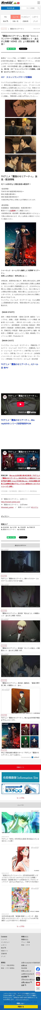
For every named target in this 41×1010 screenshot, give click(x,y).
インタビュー (25, 17)
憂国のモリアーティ (9, 529)
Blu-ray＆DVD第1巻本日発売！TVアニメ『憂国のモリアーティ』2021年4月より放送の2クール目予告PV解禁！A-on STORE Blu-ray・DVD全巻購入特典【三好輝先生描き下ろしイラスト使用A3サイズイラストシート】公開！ (20, 481)
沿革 (22, 985)
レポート (35, 17)
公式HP (12, 210)
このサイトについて (27, 974)
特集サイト (4, 951)
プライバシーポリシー (28, 979)
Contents (4, 936)
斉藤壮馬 (32, 527)
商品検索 (9, 8)
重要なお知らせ (26, 971)
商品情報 (24, 968)
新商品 (3, 962)
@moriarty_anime (7, 507)
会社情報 (24, 976)
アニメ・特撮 (25, 942)
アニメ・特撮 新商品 (7, 965)
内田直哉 (22, 529)
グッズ (35, 21)
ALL (5, 17)
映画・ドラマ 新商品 (7, 968)
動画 (4, 21)
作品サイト (24, 939)
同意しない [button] (20, 1003)
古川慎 (14, 527)
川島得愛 (23, 527)
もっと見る (20, 798)
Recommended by (26, 757)
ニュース (15, 17)
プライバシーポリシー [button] (22, 999)
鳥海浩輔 (6, 527)
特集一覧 (15, 21)
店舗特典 (25, 21)
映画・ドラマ (25, 945)
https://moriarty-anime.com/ (10, 502)
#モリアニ (34, 507)
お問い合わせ (25, 982)
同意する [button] (21, 1007)
